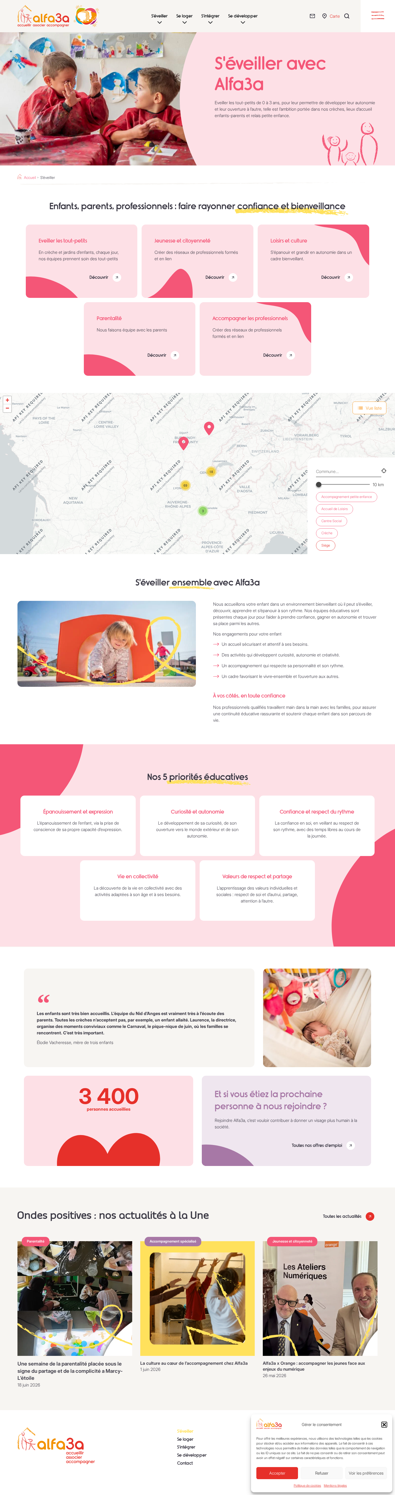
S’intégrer (186, 1447)
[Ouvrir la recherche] (348, 16)
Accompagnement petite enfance (346, 497)
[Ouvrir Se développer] (243, 22)
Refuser (321, 1473)
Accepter (277, 1473)
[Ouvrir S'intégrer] (210, 22)
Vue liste (374, 408)
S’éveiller (185, 1431)
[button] (384, 1424)
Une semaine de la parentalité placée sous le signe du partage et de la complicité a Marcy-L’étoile (70, 1370)
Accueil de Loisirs (334, 509)
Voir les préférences (366, 1473)
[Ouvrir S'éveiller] (159, 22)
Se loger (185, 1439)
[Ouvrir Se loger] (184, 22)
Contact (185, 1463)
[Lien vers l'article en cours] (74, 1298)
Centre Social (331, 521)
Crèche (326, 533)
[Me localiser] (383, 471)
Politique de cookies (307, 1485)
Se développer (192, 1455)
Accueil (30, 177)
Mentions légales (335, 1485)
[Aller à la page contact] (314, 16)
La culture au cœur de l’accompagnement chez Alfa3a (194, 1363)
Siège (325, 545)
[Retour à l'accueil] (56, 1445)
